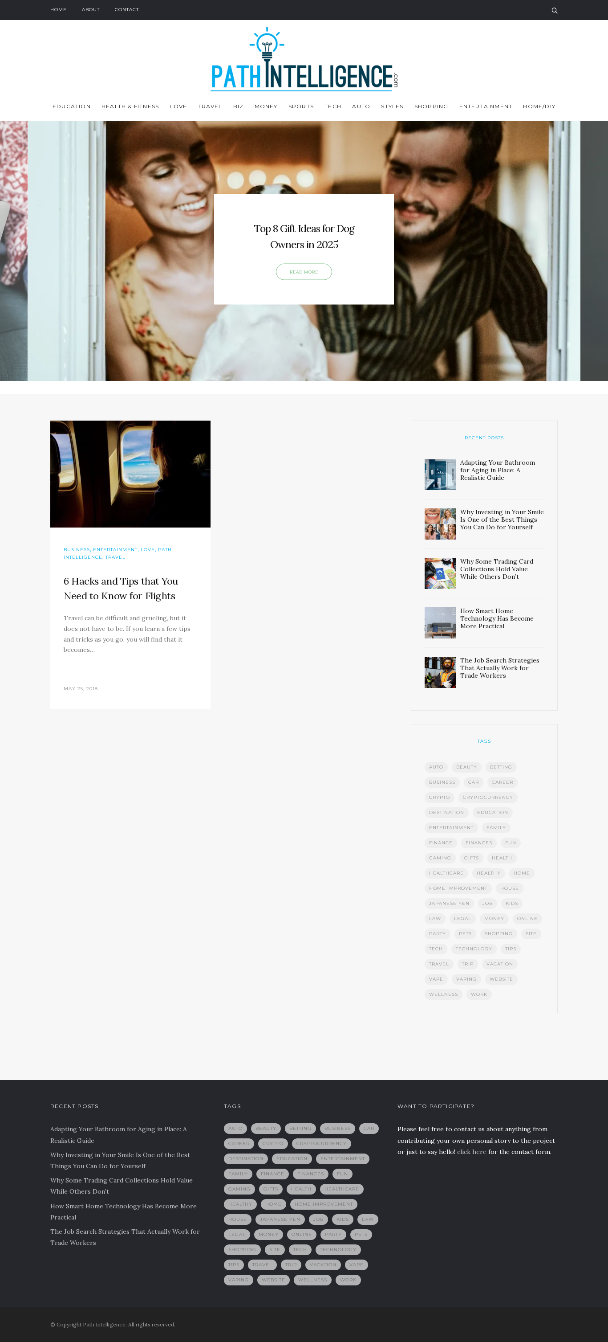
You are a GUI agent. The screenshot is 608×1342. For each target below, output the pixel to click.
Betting (501, 767)
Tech (332, 106)
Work (479, 994)
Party (437, 934)
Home (58, 9)
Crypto (439, 797)
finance (441, 843)
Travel (210, 106)
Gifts (471, 858)
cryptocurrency (488, 797)
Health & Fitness (130, 106)
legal (462, 918)
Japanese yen (449, 903)
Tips (510, 949)
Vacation (499, 964)
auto (436, 767)
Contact (127, 9)
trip (468, 964)
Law (435, 918)
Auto (361, 106)
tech (436, 949)
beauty (466, 767)
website (501, 979)
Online (527, 918)
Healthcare (446, 873)
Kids (512, 903)
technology (474, 949)
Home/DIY (539, 106)
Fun (510, 843)
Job (487, 903)
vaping (466, 979)
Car (473, 782)
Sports (301, 106)
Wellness (443, 994)
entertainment (451, 828)
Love (178, 106)
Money (266, 106)
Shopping (431, 106)
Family (496, 828)
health (502, 858)
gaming (440, 858)
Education (72, 106)
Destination (446, 812)
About (91, 9)
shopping (499, 934)
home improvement (458, 888)
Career (502, 782)
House (509, 888)
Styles (392, 106)
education (492, 812)
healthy (489, 873)
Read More (304, 272)
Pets (465, 934)
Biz (238, 106)
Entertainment (486, 106)
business (442, 782)
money (494, 918)
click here (471, 1152)
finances (479, 843)
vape (436, 979)
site (531, 934)
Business (77, 549)
